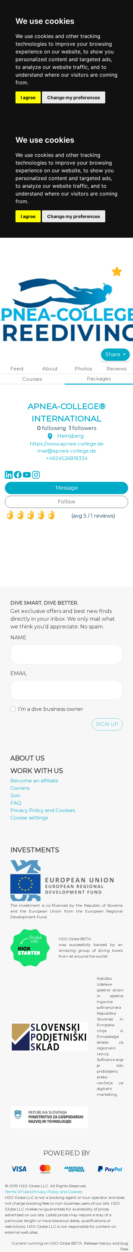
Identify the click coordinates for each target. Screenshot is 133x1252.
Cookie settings (29, 818)
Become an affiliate (34, 781)
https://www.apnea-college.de (67, 444)
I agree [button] (28, 97)
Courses (32, 379)
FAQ (15, 803)
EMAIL (18, 673)
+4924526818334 (66, 458)
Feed (16, 369)
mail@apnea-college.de (66, 451)
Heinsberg (70, 436)
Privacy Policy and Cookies (42, 810)
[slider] (30, 516)
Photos (83, 369)
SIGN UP (107, 724)
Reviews (117, 369)
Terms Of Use (17, 1191)
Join (15, 795)
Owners (19, 788)
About (50, 369)
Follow (66, 502)
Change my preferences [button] (73, 97)
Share (113, 354)
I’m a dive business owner (50, 709)
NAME (18, 638)
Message (67, 488)
